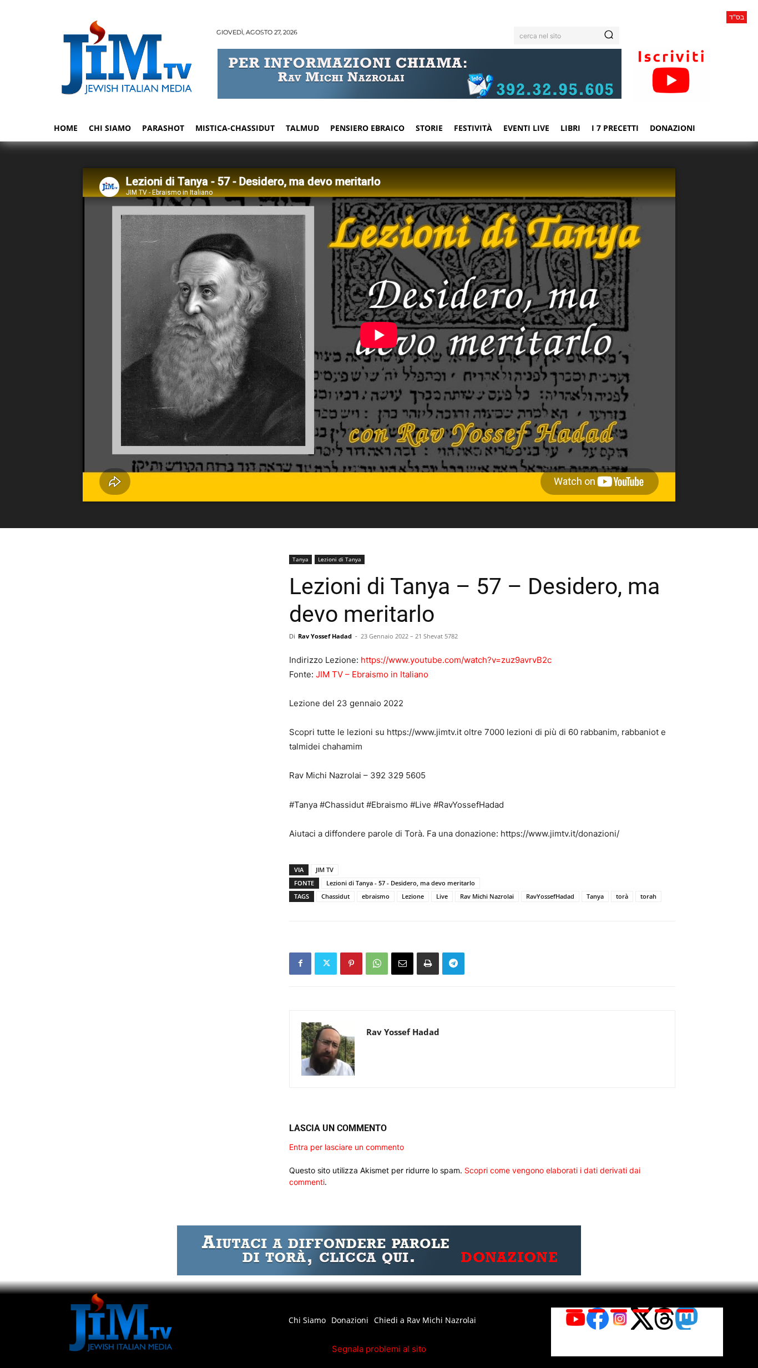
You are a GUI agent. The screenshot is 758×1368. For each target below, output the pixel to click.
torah (648, 896)
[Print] (428, 963)
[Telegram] (453, 963)
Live (442, 896)
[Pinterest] (351, 963)
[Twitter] (326, 963)
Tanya (300, 559)
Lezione (413, 896)
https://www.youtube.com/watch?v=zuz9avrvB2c (456, 660)
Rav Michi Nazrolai (487, 896)
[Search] (608, 35)
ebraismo (376, 896)
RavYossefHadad (550, 896)
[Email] (402, 963)
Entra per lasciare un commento (346, 1147)
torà (622, 896)
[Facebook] (300, 963)
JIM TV (324, 869)
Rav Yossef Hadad (325, 636)
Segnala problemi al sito (379, 1349)
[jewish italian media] (126, 57)
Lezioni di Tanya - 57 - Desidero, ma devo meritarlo (400, 883)
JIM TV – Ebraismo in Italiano (372, 674)
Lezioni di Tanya (339, 559)
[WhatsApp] (377, 963)
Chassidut (335, 896)
